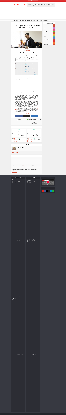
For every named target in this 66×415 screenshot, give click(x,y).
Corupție (40, 20)
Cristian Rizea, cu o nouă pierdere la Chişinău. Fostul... (21, 131)
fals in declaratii (22, 113)
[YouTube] (43, 191)
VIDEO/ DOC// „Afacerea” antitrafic (35, 180)
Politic (20, 20)
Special (17, 20)
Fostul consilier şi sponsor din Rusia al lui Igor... (36, 135)
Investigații (13, 20)
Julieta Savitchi (28, 50)
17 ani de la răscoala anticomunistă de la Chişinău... (21, 135)
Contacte (17, 0)
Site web (33, 165)
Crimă (25, 20)
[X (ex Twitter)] (49, 191)
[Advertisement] (33, 13)
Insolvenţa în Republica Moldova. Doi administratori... (36, 140)
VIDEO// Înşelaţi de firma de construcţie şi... (20, 296)
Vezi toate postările (14, 152)
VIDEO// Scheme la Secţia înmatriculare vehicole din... (34, 239)
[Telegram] (51, 191)
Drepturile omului (29, 20)
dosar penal (17, 113)
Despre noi (12, 0)
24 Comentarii (33, 181)
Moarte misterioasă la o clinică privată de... (35, 296)
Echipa (15, 0)
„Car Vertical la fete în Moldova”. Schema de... (20, 354)
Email (23, 165)
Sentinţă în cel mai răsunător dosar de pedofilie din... (21, 140)
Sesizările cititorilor (45, 20)
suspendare (30, 113)
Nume (13, 165)
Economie (37, 20)
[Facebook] (45, 191)
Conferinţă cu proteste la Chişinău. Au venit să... (20, 180)
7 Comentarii (33, 297)
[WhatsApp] (53, 191)
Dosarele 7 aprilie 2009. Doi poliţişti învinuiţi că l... (37, 130)
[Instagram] (47, 191)
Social (23, 20)
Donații (20, 0)
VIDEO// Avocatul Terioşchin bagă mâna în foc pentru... (35, 355)
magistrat (26, 113)
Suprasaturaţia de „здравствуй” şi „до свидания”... (19, 239)
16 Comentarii (33, 240)
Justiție (34, 20)
